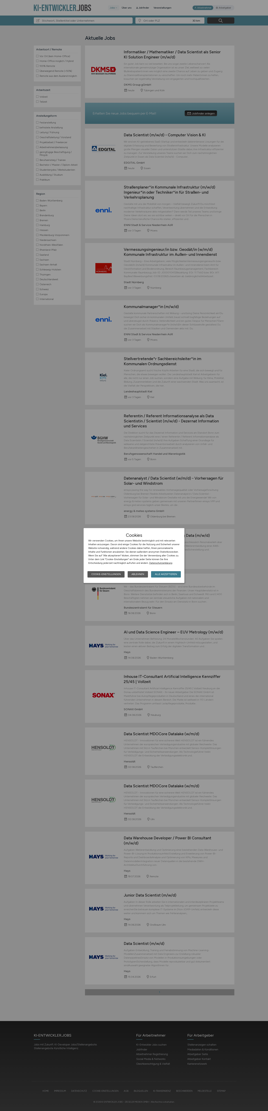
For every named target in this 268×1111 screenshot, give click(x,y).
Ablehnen (138, 574)
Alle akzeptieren (166, 574)
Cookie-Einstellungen (106, 574)
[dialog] (134, 555)
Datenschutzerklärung (160, 563)
